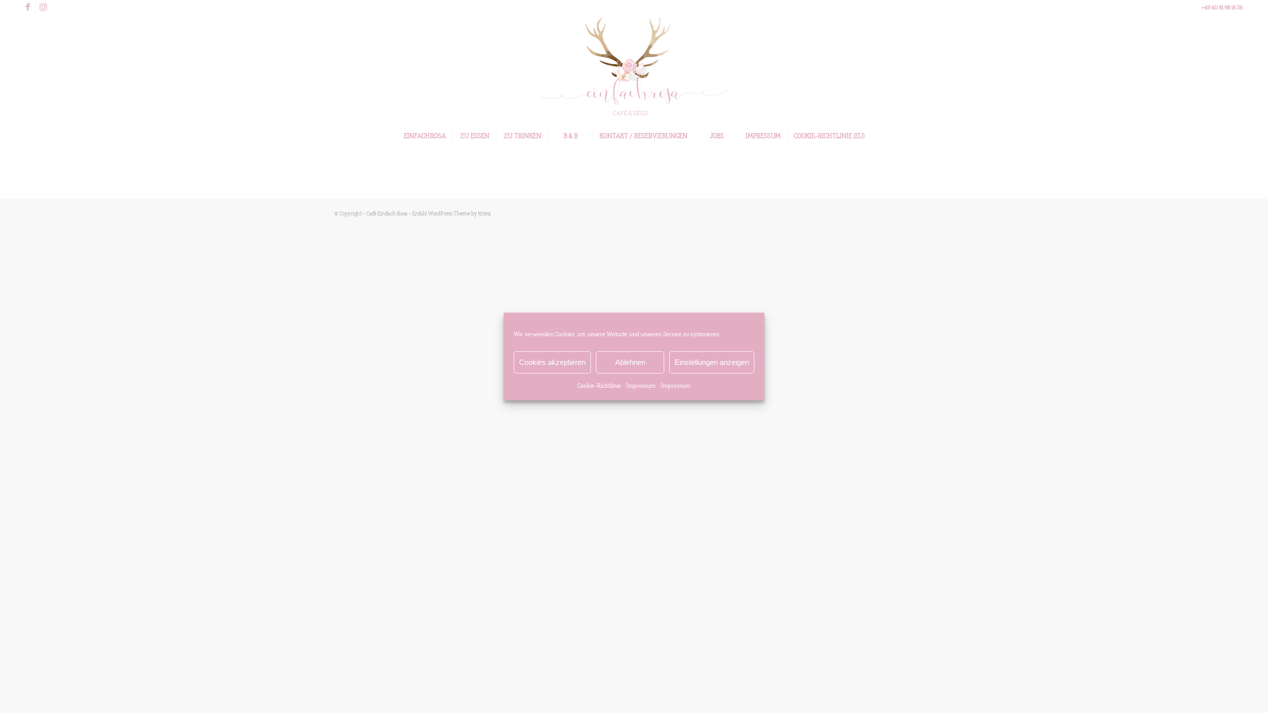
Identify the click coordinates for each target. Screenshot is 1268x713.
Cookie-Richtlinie (599, 385)
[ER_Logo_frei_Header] (634, 69)
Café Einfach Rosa (387, 213)
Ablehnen (630, 362)
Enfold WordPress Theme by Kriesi (451, 213)
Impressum (641, 385)
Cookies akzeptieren (552, 362)
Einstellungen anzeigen (712, 362)
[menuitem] (424, 136)
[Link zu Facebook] (28, 7)
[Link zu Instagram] (43, 7)
